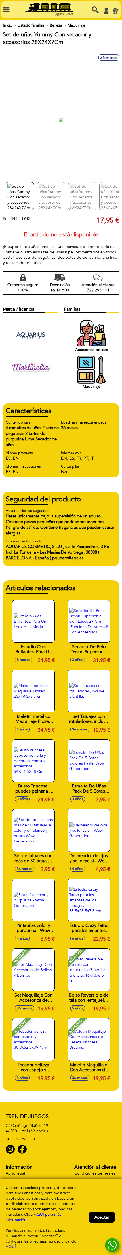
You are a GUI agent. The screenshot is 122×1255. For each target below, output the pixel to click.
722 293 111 (24, 1139)
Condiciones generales (94, 1173)
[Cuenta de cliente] (106, 10)
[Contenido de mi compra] (115, 10)
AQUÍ (11, 1246)
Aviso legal (15, 1173)
